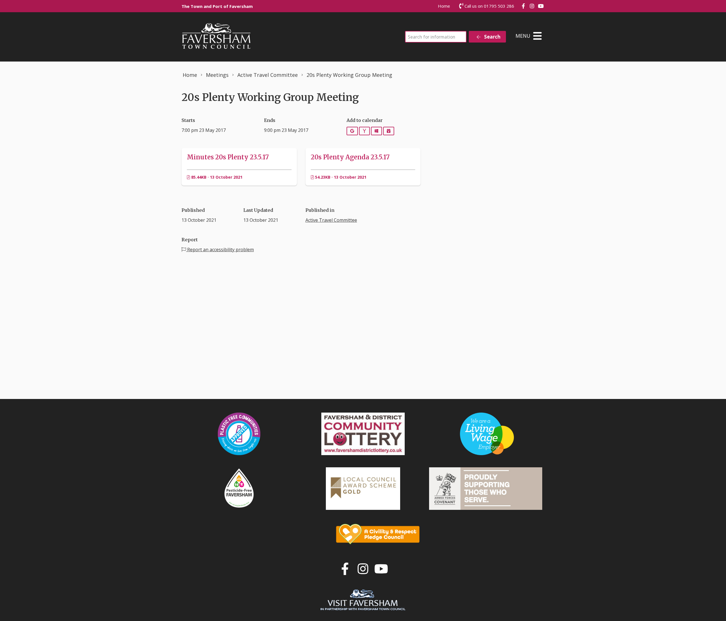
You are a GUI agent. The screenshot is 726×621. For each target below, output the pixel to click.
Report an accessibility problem (220, 249)
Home (444, 6)
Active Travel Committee (331, 220)
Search (492, 36)
